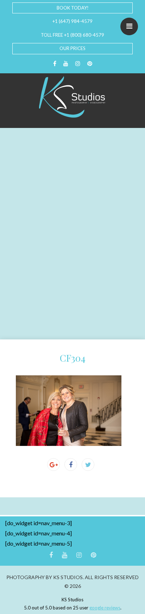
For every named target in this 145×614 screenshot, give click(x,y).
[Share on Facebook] (70, 464)
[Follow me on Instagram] (78, 63)
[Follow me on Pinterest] (90, 63)
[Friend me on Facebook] (55, 63)
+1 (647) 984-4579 (72, 21)
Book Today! (73, 8)
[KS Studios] (72, 97)
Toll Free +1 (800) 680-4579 (72, 35)
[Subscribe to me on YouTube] (66, 63)
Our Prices (72, 48)
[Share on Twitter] (88, 464)
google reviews (104, 607)
